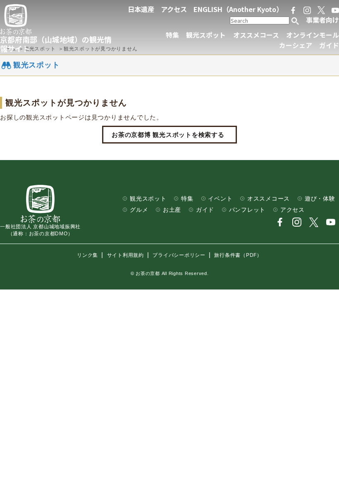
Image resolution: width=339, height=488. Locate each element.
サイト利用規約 (125, 255)
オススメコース (256, 35)
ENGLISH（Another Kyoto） (238, 9)
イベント (220, 199)
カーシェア (295, 45)
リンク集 (87, 255)
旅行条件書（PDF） (238, 255)
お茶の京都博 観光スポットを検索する (168, 134)
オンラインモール (312, 35)
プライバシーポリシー (179, 255)
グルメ (139, 210)
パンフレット (247, 210)
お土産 (172, 210)
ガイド (329, 45)
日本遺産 (141, 9)
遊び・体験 (320, 199)
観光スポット (206, 35)
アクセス (174, 9)
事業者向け (322, 20)
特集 (172, 35)
